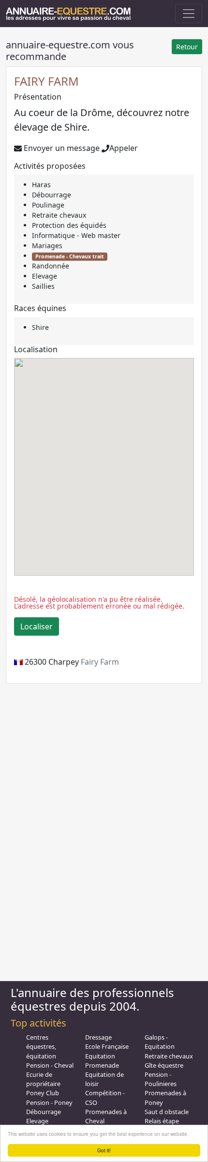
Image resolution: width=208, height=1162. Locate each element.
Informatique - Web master (76, 235)
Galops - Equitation (160, 1042)
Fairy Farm (100, 661)
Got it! (104, 1150)
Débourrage (51, 194)
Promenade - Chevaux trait (69, 256)
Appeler (123, 148)
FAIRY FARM (46, 81)
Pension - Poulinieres (161, 1079)
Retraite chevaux (59, 215)
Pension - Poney (49, 1102)
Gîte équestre (164, 1065)
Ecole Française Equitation (107, 1051)
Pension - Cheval (50, 1065)
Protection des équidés (69, 225)
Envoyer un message (61, 148)
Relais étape (162, 1121)
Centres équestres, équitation (41, 1046)
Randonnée (50, 265)
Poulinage (48, 204)
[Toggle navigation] (188, 13)
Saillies (43, 286)
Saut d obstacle (167, 1111)
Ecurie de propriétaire (43, 1079)
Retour (187, 46)
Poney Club (42, 1092)
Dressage (98, 1037)
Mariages (47, 245)
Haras (41, 184)
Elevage (44, 276)
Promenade (102, 1065)
